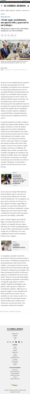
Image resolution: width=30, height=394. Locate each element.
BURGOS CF (12, 10)
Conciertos (25, 2)
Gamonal (12, 2)
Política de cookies (22, 390)
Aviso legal (6, 390)
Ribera (7, 10)
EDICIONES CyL (25, 0)
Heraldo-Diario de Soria (15, 375)
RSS (15, 339)
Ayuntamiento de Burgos (15, 311)
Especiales (15, 355)
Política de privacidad (13, 390)
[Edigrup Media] (15, 384)
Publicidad (15, 335)
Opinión (15, 364)
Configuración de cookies (15, 392)
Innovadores (15, 362)
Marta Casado (4, 68)
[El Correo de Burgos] (14, 6)
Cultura (15, 354)
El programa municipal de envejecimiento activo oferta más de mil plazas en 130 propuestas (19, 179)
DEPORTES (18, 10)
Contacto (15, 337)
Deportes (15, 350)
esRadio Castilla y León (15, 378)
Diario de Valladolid (15, 373)
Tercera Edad (6, 311)
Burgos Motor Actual (15, 357)
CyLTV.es (15, 377)
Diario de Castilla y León (15, 371)
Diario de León (15, 369)
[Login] (28, 6)
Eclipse (7, 2)
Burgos (3, 10)
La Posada (15, 359)
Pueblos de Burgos (18, 2)
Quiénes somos (15, 333)
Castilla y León (15, 352)
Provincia (15, 348)
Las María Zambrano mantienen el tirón (19, 245)
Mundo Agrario (15, 361)
